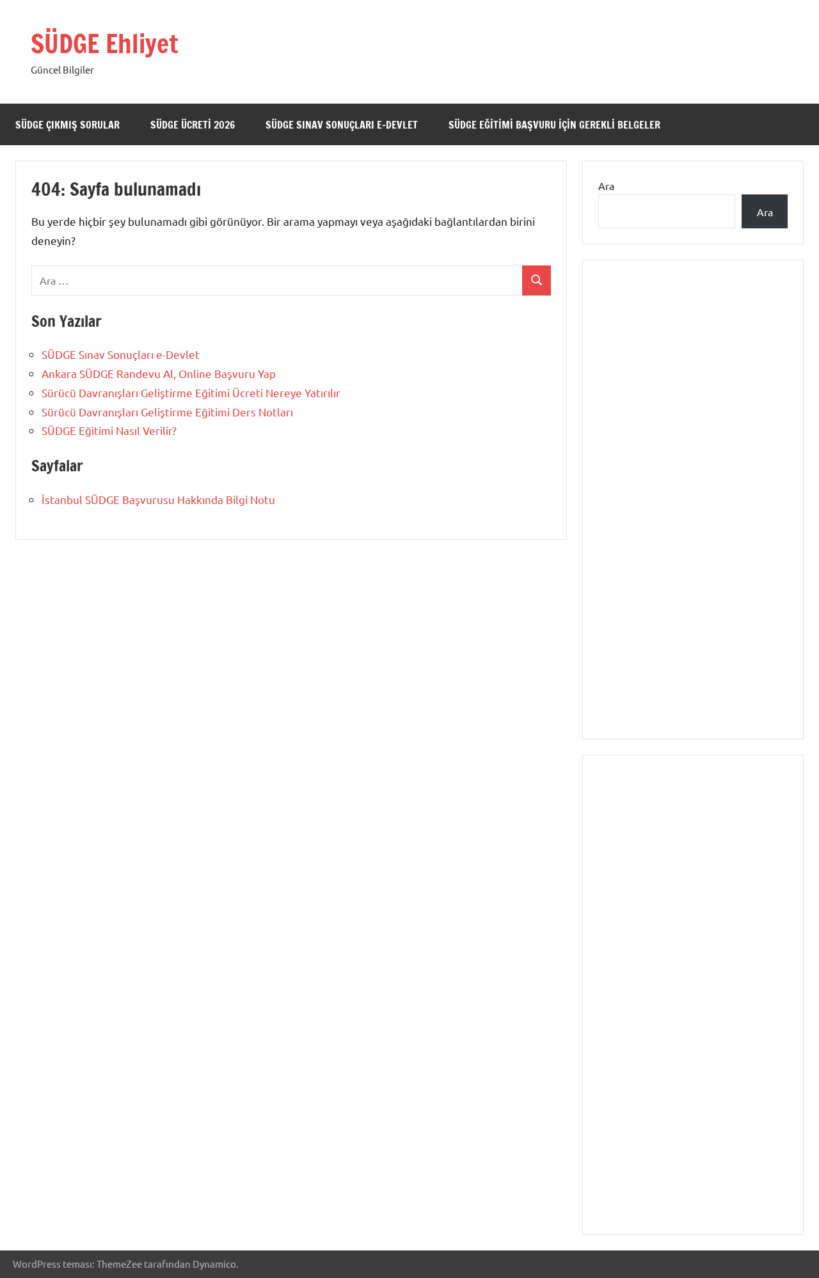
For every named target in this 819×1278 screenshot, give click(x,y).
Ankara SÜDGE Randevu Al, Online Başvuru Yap (159, 373)
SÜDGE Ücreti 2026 (192, 125)
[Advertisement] (693, 514)
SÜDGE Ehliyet (104, 43)
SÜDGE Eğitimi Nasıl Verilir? (109, 430)
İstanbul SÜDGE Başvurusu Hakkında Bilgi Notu (158, 499)
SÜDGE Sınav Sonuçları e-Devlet (342, 125)
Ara (606, 185)
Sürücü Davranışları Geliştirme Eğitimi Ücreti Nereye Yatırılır (191, 392)
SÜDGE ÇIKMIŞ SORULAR (67, 125)
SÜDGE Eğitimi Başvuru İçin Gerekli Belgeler (554, 125)
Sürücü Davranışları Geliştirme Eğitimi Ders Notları (167, 411)
